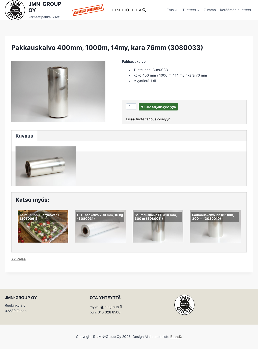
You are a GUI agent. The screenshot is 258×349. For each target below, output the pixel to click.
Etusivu (172, 10)
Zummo (210, 10)
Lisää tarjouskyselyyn (160, 107)
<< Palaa (18, 259)
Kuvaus (24, 136)
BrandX (176, 337)
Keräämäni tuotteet (235, 10)
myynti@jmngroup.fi (106, 307)
